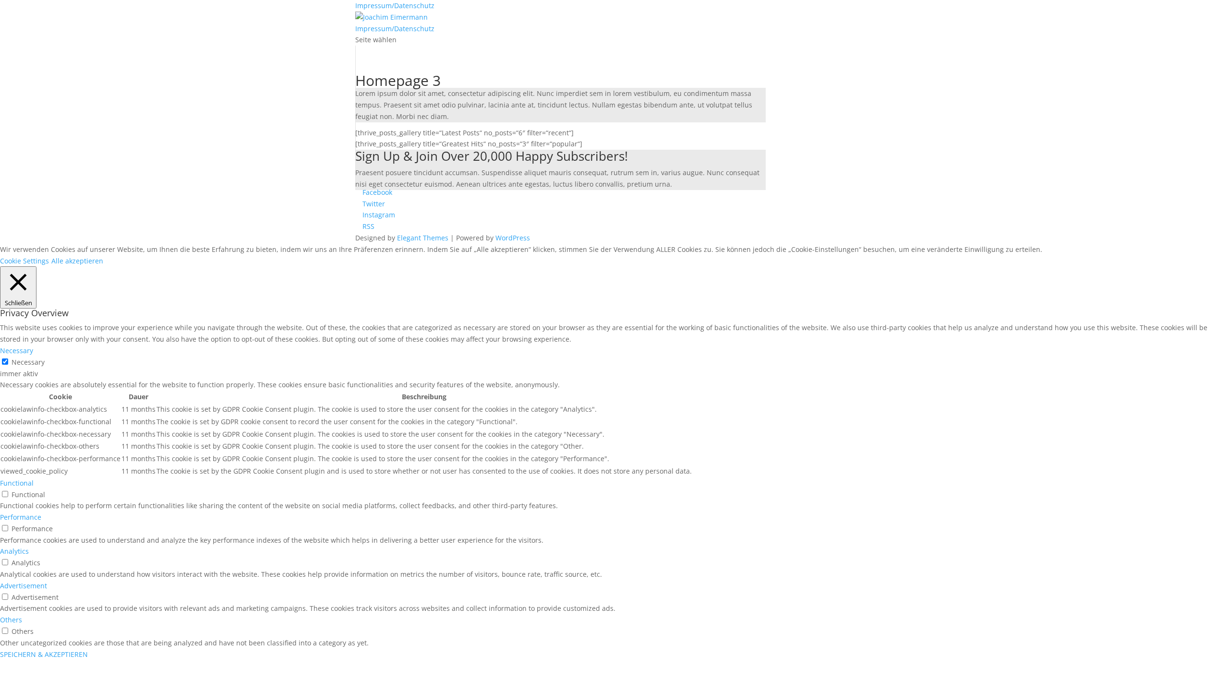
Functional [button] (17, 483)
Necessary (28, 362)
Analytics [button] (14, 551)
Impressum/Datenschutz (394, 5)
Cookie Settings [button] (24, 260)
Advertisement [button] (23, 585)
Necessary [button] (16, 350)
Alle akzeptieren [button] (77, 260)
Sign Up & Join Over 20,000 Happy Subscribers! (491, 157)
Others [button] (11, 619)
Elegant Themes (422, 237)
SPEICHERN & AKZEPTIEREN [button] (44, 654)
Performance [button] (20, 517)
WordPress (512, 237)
